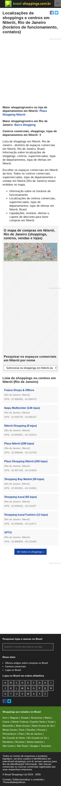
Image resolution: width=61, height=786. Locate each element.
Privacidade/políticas (14, 782)
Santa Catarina (35, 741)
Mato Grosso (23, 725)
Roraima (19, 741)
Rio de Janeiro (34, 733)
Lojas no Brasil (13, 670)
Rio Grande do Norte (14, 737)
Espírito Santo (37, 721)
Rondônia (8, 741)
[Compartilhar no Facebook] (52, 13)
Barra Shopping (25, 124)
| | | (57, 3)
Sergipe (34, 746)
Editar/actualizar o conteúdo (28, 779)
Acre (5, 717)
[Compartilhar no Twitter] (56, 13)
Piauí (21, 733)
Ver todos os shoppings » (30, 551)
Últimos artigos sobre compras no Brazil (26, 663)
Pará (21, 729)
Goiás (51, 721)
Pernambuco (9, 733)
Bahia (48, 717)
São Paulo (22, 746)
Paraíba (31, 729)
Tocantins (46, 746)
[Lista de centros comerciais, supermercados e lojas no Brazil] (28, 4)
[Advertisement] (30, 71)
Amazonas (36, 717)
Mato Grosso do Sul (43, 725)
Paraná (41, 729)
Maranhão (8, 725)
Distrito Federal (20, 721)
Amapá (24, 717)
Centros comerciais (15, 666)
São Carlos (8, 746)
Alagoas (14, 717)
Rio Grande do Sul (37, 737)
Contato (7, 779)
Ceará (6, 721)
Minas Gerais (10, 729)
